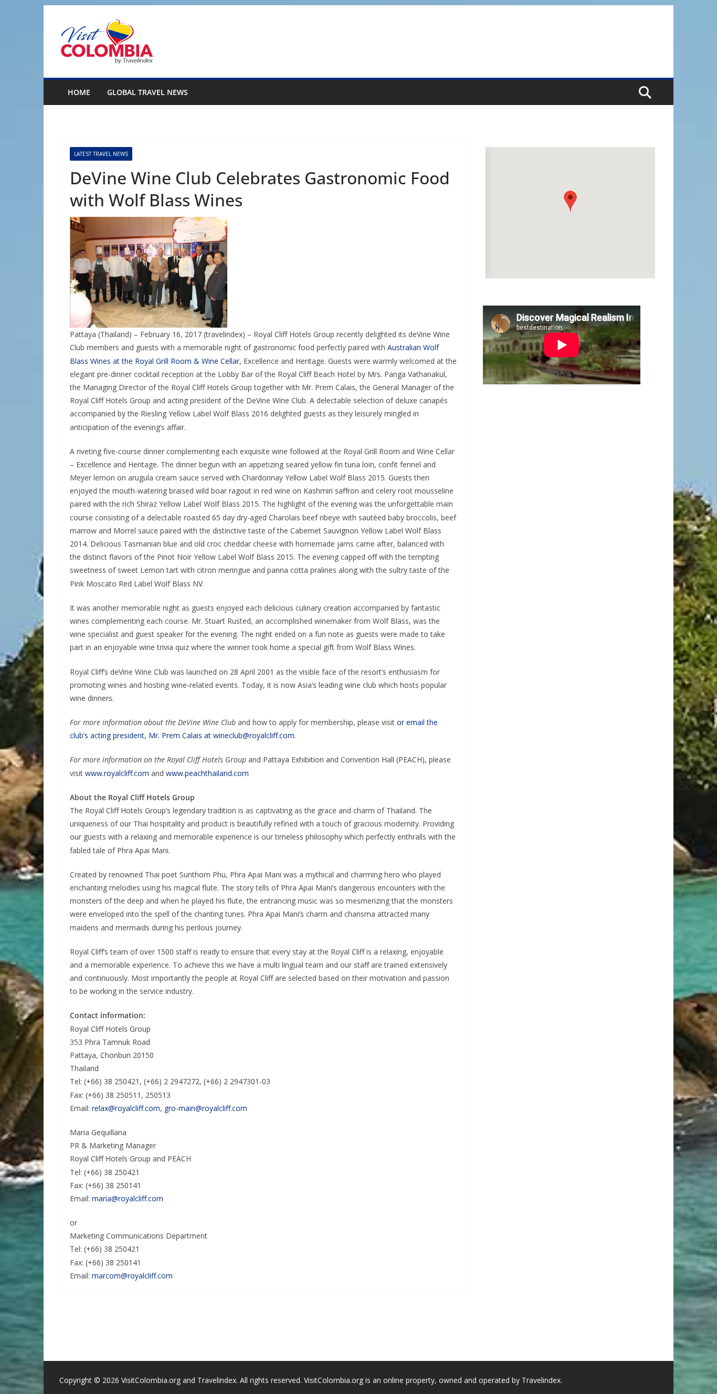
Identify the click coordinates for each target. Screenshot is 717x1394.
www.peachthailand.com (207, 773)
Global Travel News (147, 92)
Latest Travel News (101, 154)
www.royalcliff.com (117, 773)
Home (79, 92)
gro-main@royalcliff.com (205, 1108)
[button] (570, 201)
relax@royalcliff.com (126, 1108)
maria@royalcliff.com (127, 1198)
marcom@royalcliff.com (132, 1276)
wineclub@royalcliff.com (253, 735)
